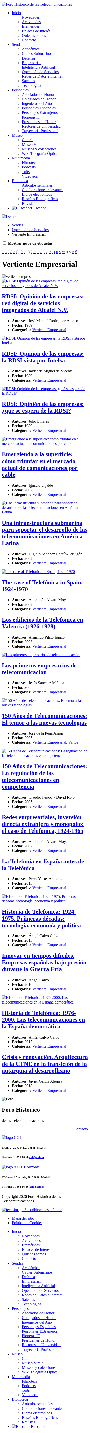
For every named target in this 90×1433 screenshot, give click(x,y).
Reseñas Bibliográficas (40, 199)
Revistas (28, 203)
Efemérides (31, 26)
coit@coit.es (37, 1157)
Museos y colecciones (39, 149)
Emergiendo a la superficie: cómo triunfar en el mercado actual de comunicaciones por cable (40, 464)
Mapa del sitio (23, 1218)
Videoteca (30, 176)
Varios (73, 742)
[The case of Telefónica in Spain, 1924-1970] (38, 571)
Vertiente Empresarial (49, 330)
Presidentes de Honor (39, 122)
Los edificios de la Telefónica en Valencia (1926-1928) (42, 623)
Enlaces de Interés (36, 31)
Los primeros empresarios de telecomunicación (39, 668)
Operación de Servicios (40, 72)
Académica (31, 49)
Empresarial (31, 63)
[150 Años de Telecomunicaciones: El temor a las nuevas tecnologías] (45, 705)
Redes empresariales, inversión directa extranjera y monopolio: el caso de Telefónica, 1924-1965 (43, 824)
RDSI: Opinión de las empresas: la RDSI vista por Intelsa (43, 357)
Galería (28, 140)
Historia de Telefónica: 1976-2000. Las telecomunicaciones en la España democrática (43, 1020)
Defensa (28, 58)
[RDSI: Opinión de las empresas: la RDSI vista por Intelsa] (45, 343)
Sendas (17, 44)
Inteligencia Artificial (38, 67)
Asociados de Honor (38, 94)
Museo (17, 135)
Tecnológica (31, 85)
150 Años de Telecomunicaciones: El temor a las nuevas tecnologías (44, 719)
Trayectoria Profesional (40, 131)
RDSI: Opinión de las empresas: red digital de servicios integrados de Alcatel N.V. (43, 303)
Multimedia (21, 158)
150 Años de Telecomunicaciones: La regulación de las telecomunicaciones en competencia (44, 776)
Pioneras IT (31, 117)
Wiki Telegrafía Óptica (40, 153)
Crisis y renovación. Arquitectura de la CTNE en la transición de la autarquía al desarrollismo (45, 1064)
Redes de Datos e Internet (42, 76)
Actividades (31, 22)
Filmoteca (30, 162)
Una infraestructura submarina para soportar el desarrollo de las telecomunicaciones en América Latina (44, 533)
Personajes (20, 90)
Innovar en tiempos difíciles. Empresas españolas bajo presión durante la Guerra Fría (44, 962)
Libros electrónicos (37, 194)
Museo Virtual (33, 144)
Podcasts (29, 167)
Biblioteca (20, 181)
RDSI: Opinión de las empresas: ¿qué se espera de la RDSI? (43, 407)
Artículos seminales (37, 185)
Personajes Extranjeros (40, 112)
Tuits (26, 171)
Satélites (28, 81)
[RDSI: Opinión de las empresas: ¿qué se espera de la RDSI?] (45, 393)
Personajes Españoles (39, 108)
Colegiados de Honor (39, 99)
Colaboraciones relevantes (42, 190)
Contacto (29, 40)
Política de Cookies (27, 1223)
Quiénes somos (34, 35)
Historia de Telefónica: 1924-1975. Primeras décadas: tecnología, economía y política (41, 918)
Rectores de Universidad (41, 126)
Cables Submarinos (37, 53)
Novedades (31, 17)
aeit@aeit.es (37, 1186)
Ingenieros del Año (37, 103)
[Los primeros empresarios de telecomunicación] (41, 655)
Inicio (16, 13)
